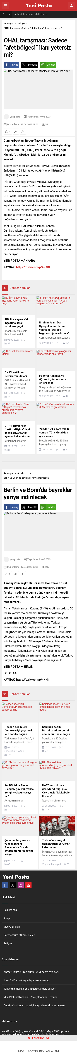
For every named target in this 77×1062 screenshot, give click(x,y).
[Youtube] (28, 885)
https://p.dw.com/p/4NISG (33, 267)
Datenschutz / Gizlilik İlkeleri (19, 935)
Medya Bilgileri (12, 926)
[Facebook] (5, 885)
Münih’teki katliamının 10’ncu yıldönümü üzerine (30, 997)
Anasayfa (8, 23)
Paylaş (14, 64)
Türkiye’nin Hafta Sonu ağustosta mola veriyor (30, 988)
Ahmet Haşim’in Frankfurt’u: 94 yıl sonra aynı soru (31, 972)
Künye (7, 918)
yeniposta (15, 116)
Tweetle (32, 64)
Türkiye (21, 23)
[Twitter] (13, 885)
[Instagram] (21, 885)
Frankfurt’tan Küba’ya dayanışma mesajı (26, 980)
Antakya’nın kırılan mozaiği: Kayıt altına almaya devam (34, 1005)
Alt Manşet (22, 473)
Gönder (51, 64)
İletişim (8, 943)
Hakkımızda (10, 909)
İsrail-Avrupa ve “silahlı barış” (32, 14)
